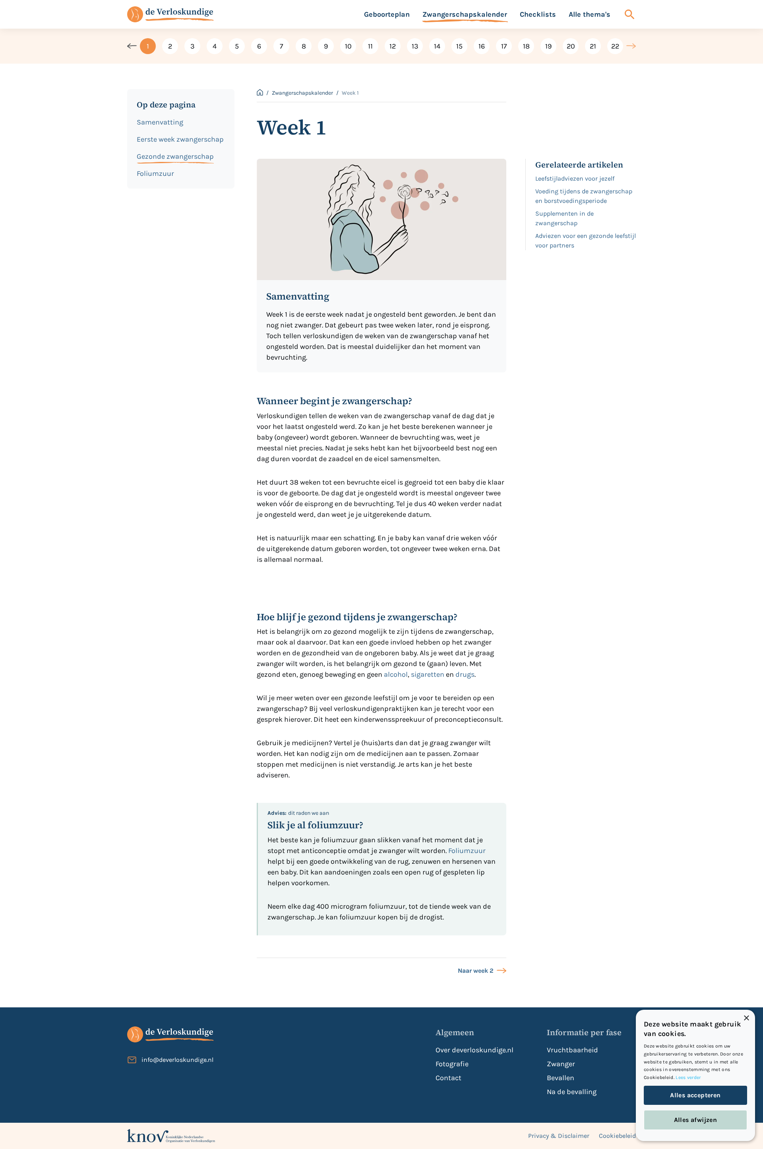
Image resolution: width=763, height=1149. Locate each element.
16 (481, 46)
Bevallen (560, 1077)
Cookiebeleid (617, 1135)
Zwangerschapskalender (464, 14)
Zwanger (561, 1063)
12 (392, 46)
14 (437, 46)
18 (526, 46)
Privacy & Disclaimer (558, 1135)
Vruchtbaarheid (572, 1050)
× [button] (746, 1018)
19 (548, 46)
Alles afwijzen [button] (695, 1120)
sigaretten (427, 674)
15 (459, 46)
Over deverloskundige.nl (474, 1050)
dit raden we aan (298, 813)
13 (415, 46)
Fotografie (452, 1063)
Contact (448, 1077)
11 (370, 46)
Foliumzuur (155, 173)
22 (615, 46)
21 (593, 46)
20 (571, 46)
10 (348, 46)
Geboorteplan (387, 14)
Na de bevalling (571, 1091)
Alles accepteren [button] (695, 1095)
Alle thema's (589, 14)
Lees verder (688, 1077)
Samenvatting (160, 122)
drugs (464, 674)
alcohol (395, 674)
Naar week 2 (476, 970)
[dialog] (695, 1075)
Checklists (538, 14)
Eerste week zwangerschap (180, 139)
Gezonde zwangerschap (175, 156)
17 (504, 46)
